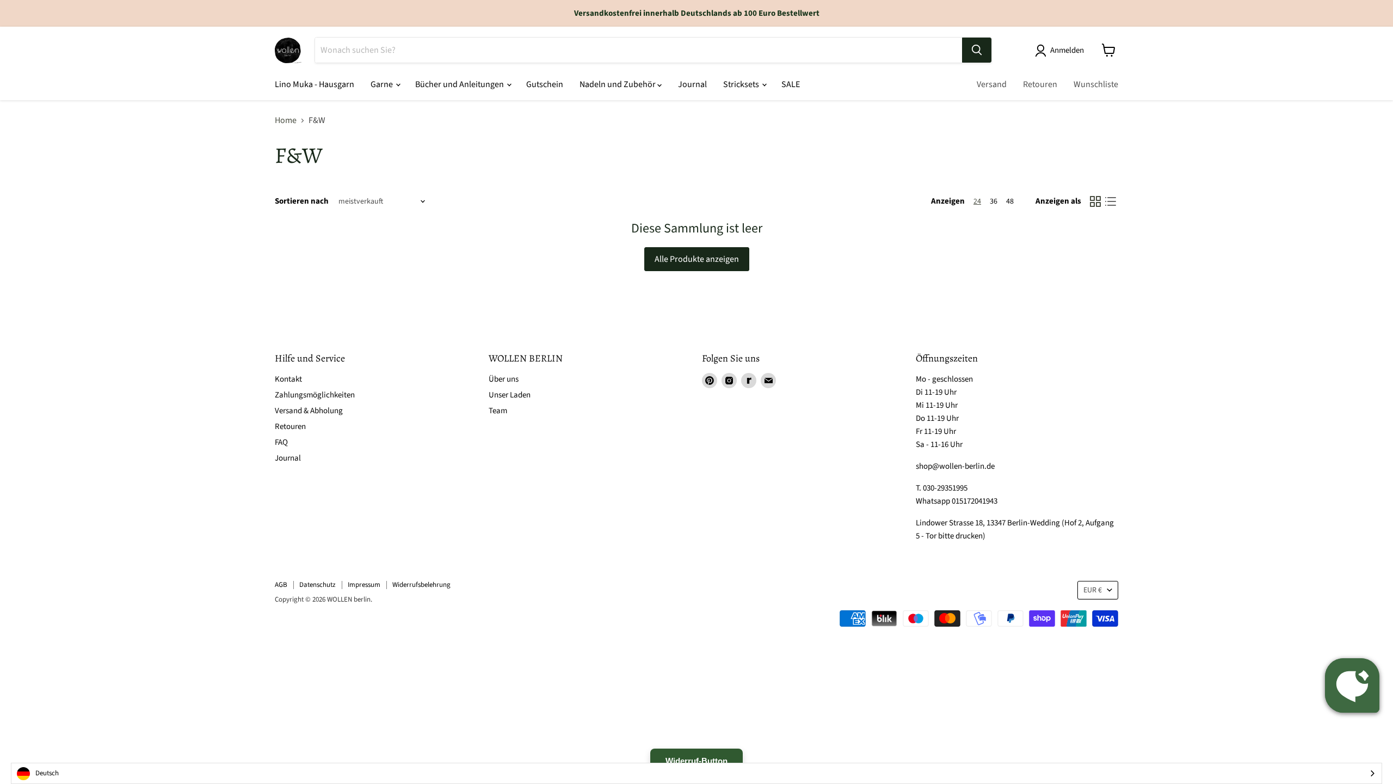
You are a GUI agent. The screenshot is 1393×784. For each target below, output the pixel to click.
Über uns (504, 379)
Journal (692, 84)
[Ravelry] (748, 380)
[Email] (768, 380)
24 (977, 201)
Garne (383, 84)
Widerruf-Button (696, 760)
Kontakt (288, 379)
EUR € (1092, 590)
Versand (992, 84)
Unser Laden (510, 395)
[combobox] (696, 773)
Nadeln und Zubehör (618, 84)
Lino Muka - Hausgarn (314, 84)
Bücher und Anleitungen (460, 84)
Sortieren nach (302, 201)
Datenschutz (317, 585)
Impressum (364, 585)
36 (993, 201)
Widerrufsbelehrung (421, 585)
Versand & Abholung (309, 410)
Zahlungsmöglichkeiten (315, 395)
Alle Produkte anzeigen (697, 259)
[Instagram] (729, 380)
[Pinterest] (709, 380)
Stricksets (742, 84)
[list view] (1110, 201)
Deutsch (47, 773)
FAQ (281, 442)
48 (1010, 201)
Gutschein (544, 84)
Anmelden (1067, 50)
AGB (281, 585)
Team (498, 410)
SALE (790, 84)
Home (286, 120)
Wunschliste (1096, 84)
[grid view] (1095, 201)
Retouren (1040, 84)
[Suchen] (976, 50)
